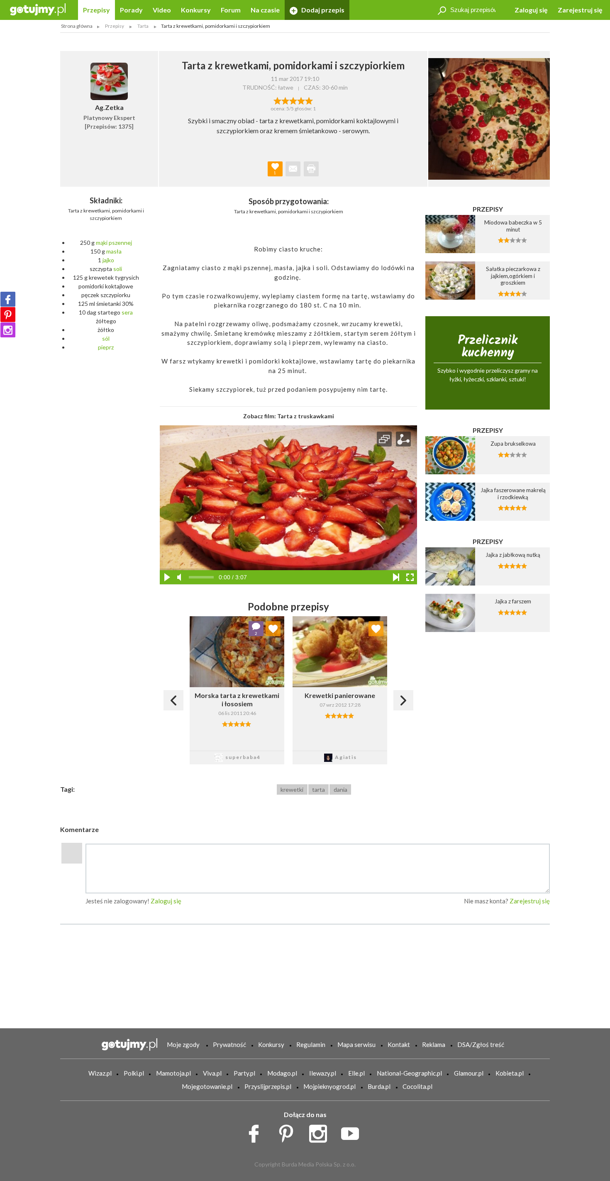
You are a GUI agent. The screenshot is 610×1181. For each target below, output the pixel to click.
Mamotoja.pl (173, 1073)
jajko (108, 260)
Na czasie (265, 10)
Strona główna (77, 26)
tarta (318, 789)
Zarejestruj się (580, 10)
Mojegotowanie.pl (207, 1086)
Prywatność (229, 1044)
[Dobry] (293, 100)
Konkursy (196, 10)
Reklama (433, 1044)
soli (117, 268)
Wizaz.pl (100, 1073)
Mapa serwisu (356, 1044)
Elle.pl (356, 1073)
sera (127, 312)
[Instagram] (7, 329)
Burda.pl (379, 1086)
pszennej (120, 242)
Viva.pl (212, 1073)
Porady (131, 10)
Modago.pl (282, 1073)
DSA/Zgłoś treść (480, 1044)
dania (340, 789)
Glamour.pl (468, 1073)
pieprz (106, 347)
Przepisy (96, 10)
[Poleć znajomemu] (292, 168)
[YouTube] (353, 1131)
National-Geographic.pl (409, 1073)
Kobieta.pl (509, 1073)
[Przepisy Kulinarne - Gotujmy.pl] (38, 9)
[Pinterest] (7, 314)
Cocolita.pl (417, 1086)
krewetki (292, 789)
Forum (231, 10)
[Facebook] (7, 299)
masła (114, 251)
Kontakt (399, 1044)
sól (106, 338)
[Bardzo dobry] (301, 100)
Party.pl (244, 1073)
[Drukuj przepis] (311, 168)
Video (162, 10)
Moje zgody (183, 1044)
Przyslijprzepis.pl (267, 1086)
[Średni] (285, 100)
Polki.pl (134, 1073)
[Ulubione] (273, 628)
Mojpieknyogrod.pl (329, 1086)
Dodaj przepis (322, 10)
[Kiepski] (277, 100)
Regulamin (310, 1044)
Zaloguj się (531, 10)
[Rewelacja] (309, 100)
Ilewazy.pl (322, 1073)
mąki (101, 242)
